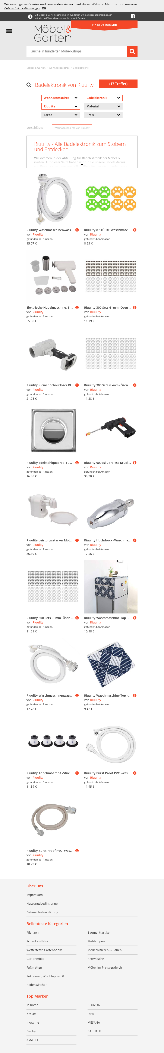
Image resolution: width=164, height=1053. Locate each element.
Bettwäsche (96, 959)
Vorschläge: (34, 128)
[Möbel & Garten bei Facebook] (133, 16)
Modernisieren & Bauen (105, 950)
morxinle (32, 1022)
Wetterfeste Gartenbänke (44, 950)
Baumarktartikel (99, 932)
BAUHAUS (94, 1031)
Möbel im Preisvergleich (105, 967)
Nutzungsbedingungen (43, 903)
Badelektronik (81, 67)
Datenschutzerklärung (42, 912)
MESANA (94, 1022)
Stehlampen (96, 941)
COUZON (94, 1005)
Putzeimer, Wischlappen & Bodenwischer (45, 980)
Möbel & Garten (35, 67)
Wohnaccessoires (59, 67)
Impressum (34, 895)
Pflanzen (32, 932)
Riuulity (37, 234)
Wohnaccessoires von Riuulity (71, 128)
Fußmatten (34, 967)
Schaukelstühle (37, 941)
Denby (31, 1031)
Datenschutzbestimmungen (22, 8)
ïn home (32, 1005)
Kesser (31, 1014)
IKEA (91, 1014)
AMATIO (32, 1040)
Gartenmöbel (35, 959)
